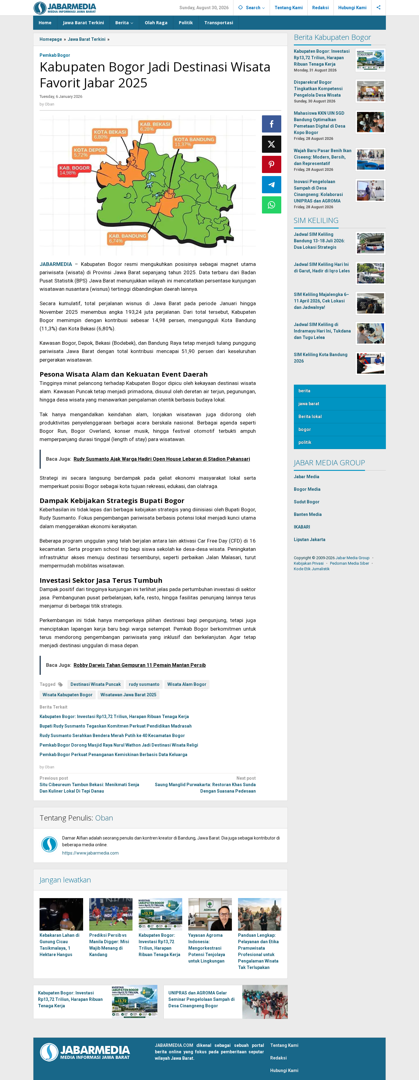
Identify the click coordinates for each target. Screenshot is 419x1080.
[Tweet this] (272, 144)
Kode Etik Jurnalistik (312, 569)
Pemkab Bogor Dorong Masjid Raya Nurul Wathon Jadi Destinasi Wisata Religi (119, 745)
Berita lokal (310, 416)
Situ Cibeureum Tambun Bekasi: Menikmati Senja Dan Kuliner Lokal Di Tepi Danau (89, 785)
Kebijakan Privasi (309, 563)
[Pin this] (272, 164)
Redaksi (278, 1057)
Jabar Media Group (353, 557)
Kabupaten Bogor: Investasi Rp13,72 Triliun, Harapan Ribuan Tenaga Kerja (114, 716)
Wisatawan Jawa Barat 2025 (128, 694)
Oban (104, 818)
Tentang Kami (284, 1045)
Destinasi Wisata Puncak (96, 684)
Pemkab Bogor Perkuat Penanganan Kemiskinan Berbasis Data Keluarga (113, 754)
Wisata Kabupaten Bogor (68, 694)
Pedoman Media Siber (349, 563)
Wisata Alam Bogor (186, 684)
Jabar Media (306, 476)
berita (304, 390)
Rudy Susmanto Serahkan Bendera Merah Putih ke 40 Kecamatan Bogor (112, 735)
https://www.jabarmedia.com (90, 853)
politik (304, 442)
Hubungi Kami (284, 1070)
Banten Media (308, 514)
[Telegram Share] (272, 184)
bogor (304, 429)
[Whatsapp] (272, 204)
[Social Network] (378, 7)
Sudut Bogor (307, 501)
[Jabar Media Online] (65, 7)
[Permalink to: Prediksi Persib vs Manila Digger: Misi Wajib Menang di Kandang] (111, 914)
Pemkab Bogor (55, 55)
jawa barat (308, 403)
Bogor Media (307, 489)
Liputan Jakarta (309, 539)
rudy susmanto (144, 684)
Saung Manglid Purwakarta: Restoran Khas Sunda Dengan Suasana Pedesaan (205, 785)
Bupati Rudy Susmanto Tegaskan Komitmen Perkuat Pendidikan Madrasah (116, 726)
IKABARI (302, 527)
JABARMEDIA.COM (174, 1045)
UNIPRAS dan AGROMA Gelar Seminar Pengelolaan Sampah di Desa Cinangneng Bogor (201, 999)
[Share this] (272, 124)
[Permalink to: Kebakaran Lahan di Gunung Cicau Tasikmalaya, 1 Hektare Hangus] (61, 914)
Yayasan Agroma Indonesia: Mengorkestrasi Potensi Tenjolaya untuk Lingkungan (206, 948)
